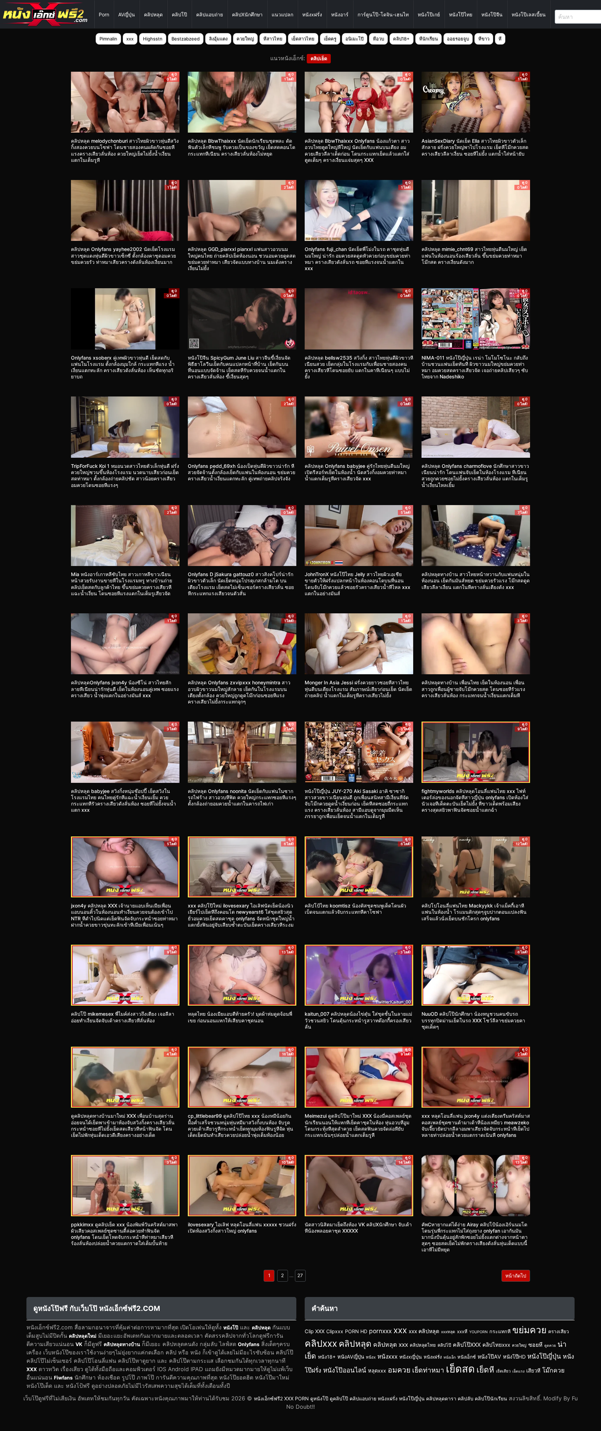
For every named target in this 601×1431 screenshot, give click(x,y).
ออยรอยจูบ (458, 38)
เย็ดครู (330, 38)
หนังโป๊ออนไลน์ (344, 1370)
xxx (130, 38)
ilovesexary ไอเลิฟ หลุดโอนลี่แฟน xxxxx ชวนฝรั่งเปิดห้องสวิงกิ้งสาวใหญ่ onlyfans (242, 1227)
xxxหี (462, 1331)
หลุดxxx (377, 1371)
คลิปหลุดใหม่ (82, 1336)
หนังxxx (387, 1356)
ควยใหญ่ (245, 38)
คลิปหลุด (153, 14)
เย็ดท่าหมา (428, 1370)
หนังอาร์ (339, 14)
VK (78, 1344)
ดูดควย (550, 1345)
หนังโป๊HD (514, 1357)
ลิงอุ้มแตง (218, 38)
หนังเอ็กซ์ (466, 1357)
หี (500, 38)
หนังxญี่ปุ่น (410, 1357)
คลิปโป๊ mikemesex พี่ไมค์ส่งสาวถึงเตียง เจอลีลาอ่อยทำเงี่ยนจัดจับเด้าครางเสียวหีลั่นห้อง (122, 1017)
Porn (104, 14)
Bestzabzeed (185, 38)
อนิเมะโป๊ (354, 38)
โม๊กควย (553, 1370)
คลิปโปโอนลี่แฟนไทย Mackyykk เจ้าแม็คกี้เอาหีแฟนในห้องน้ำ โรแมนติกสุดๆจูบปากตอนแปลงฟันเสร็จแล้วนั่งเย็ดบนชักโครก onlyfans (474, 912)
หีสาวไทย (272, 38)
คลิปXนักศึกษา (247, 14)
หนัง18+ (327, 1357)
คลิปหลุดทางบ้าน (122, 1344)
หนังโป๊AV (489, 1356)
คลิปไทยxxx (496, 1345)
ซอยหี (535, 1344)
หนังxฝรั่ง (312, 14)
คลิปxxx (321, 1343)
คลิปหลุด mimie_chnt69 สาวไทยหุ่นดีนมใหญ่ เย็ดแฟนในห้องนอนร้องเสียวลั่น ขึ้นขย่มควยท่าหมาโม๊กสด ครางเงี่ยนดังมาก (474, 255)
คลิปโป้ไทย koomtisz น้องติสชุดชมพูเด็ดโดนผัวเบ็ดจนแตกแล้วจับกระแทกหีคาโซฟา (355, 909)
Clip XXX (314, 1331)
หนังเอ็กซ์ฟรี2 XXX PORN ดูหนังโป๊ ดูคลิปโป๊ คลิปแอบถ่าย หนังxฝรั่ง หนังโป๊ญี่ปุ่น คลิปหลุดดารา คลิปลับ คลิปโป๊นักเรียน (380, 1398)
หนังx (371, 1357)
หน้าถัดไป (515, 1276)
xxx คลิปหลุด (424, 1331)
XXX (31, 1369)
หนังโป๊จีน (492, 14)
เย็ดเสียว (503, 1371)
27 (300, 1275)
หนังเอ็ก (449, 1357)
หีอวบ (378, 38)
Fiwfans (63, 1378)
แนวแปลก (282, 14)
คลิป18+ (401, 38)
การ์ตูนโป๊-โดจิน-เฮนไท (383, 14)
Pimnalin (108, 38)
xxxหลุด (448, 1331)
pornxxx (380, 1331)
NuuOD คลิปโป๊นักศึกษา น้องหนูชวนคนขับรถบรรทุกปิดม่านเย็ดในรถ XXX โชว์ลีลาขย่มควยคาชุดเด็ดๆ (473, 1020)
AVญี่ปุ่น (126, 14)
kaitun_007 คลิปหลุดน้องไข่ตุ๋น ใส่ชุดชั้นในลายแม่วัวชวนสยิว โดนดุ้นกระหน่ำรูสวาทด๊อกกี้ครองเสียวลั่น (358, 1020)
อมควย (399, 1370)
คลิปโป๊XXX (467, 1344)
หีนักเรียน (428, 38)
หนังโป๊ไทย (460, 14)
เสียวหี (533, 1371)
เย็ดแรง (518, 1371)
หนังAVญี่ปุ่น (350, 1357)
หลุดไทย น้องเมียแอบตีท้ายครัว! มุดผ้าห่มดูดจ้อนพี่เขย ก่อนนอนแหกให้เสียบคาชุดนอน (240, 1017)
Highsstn (152, 38)
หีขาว (483, 38)
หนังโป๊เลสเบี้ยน (529, 14)
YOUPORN (478, 1332)
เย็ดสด (460, 1369)
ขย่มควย (529, 1329)
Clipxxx (334, 1331)
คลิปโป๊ (179, 14)
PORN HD (356, 1331)
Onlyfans (248, 1344)
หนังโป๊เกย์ (429, 14)
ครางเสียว (558, 1331)
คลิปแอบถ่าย (209, 14)
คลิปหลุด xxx (390, 1344)
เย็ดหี (485, 1369)
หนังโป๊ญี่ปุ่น (544, 1356)
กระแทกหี (500, 1331)
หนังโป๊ (230, 1327)
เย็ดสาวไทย (302, 38)
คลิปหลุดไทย (423, 1345)
